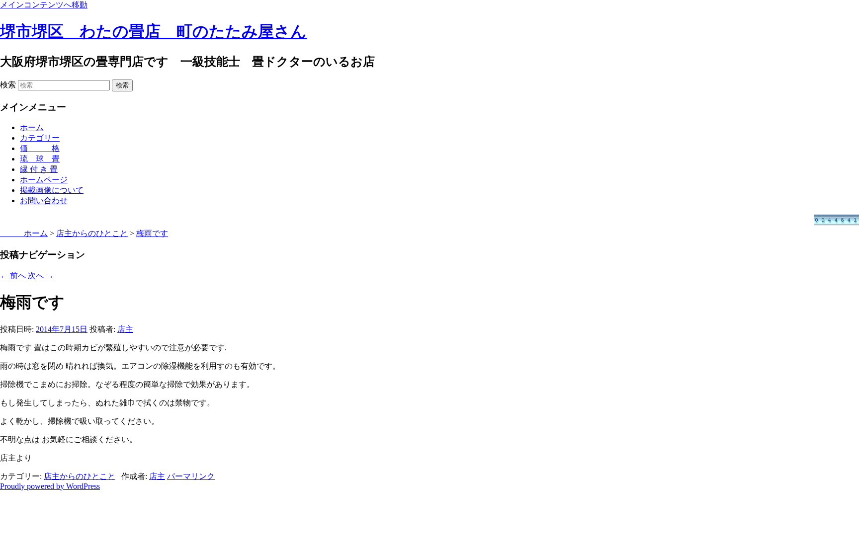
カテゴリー (40, 138)
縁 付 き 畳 (39, 169)
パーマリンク (191, 476)
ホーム (32, 127)
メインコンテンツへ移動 (43, 4)
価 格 (40, 148)
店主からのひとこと (79, 476)
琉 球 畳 (40, 159)
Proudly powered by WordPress (50, 486)
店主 (125, 329)
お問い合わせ (44, 200)
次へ (41, 275)
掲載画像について (52, 190)
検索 (8, 84)
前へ (13, 275)
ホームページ (44, 179)
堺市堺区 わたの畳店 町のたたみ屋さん (153, 31)
